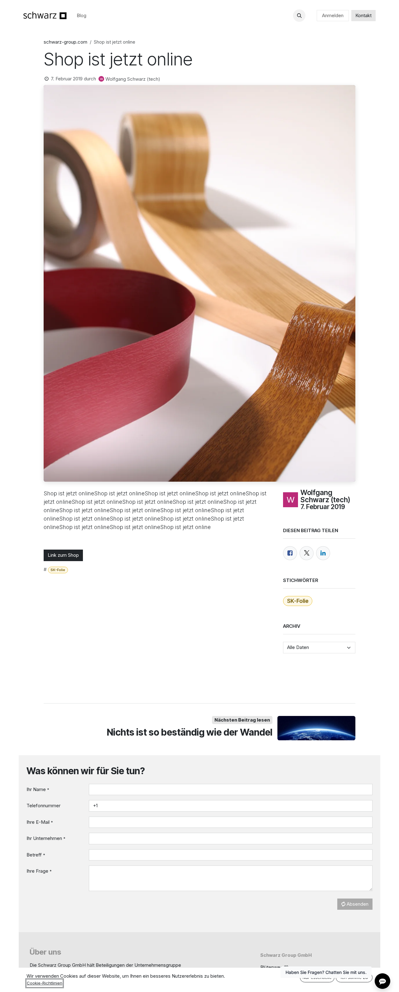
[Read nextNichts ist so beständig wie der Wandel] (316, 728)
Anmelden (333, 15)
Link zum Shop (63, 555)
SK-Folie (57, 570)
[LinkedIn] (323, 553)
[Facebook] (290, 553)
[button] (299, 15)
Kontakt (363, 15)
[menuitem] (81, 16)
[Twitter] (307, 553)
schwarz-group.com (65, 42)
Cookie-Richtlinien (44, 982)
